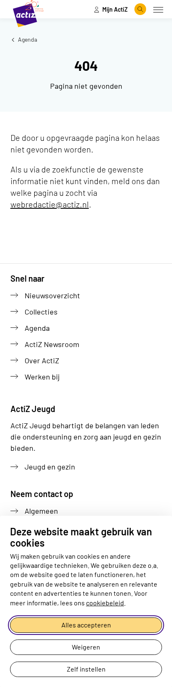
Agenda (27, 39)
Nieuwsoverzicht (52, 295)
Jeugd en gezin (50, 466)
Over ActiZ (42, 360)
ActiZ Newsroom (52, 344)
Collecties (41, 311)
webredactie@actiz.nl (49, 204)
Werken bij (42, 376)
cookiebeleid (105, 603)
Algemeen (41, 510)
